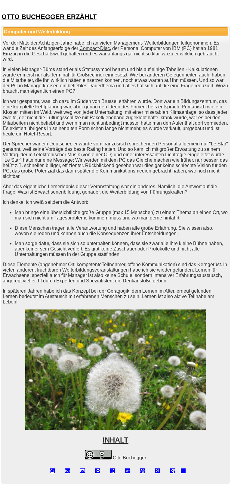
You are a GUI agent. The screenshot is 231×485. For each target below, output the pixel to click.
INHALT (115, 440)
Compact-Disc (94, 48)
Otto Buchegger (129, 457)
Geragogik (118, 291)
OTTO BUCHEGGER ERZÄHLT (49, 16)
